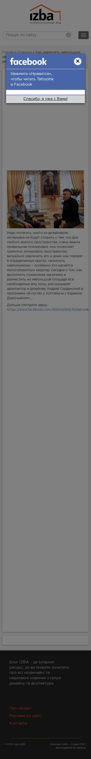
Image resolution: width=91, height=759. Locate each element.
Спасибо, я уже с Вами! (45, 99)
